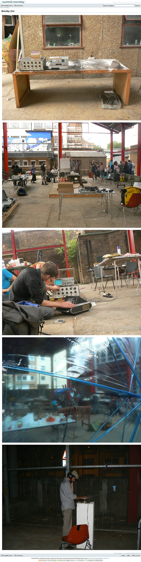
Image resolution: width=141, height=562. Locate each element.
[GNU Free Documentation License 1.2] (52, 561)
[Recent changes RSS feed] (42, 561)
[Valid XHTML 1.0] (79, 561)
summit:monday (13, 1)
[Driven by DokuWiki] (98, 561)
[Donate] (61, 561)
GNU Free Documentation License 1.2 (98, 558)
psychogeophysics (127, 2)
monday (7, 7)
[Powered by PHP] (70, 561)
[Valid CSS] (89, 561)
